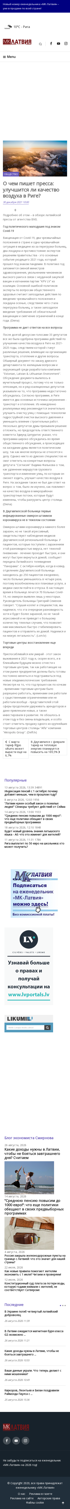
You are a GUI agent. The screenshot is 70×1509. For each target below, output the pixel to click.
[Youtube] (58, 43)
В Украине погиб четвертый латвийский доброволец (31, 1313)
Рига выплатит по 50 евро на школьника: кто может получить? (34, 844)
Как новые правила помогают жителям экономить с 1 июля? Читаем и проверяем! (32, 1272)
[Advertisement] (35, 101)
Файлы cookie (35, 1502)
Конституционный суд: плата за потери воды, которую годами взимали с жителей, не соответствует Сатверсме (34, 1286)
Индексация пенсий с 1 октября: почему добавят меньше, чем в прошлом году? (31, 792)
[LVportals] (28, 966)
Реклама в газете (40, 1494)
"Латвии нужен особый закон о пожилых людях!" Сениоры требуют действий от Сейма (34, 804)
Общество (11, 174)
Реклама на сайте (22, 1498)
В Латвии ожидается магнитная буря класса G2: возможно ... (33, 1332)
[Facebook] (51, 43)
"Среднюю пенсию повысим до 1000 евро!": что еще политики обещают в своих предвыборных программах (32, 819)
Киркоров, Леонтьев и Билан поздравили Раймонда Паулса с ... (31, 1392)
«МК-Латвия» (45, 1487)
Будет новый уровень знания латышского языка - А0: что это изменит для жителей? (32, 832)
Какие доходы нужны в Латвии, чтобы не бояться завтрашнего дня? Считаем (32, 1153)
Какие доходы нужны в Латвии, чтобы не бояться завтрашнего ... (31, 1352)
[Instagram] (65, 43)
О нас (21, 1494)
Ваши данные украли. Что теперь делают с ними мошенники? (32, 1372)
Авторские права (49, 1498)
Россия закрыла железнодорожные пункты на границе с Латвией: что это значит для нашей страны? (35, 1259)
